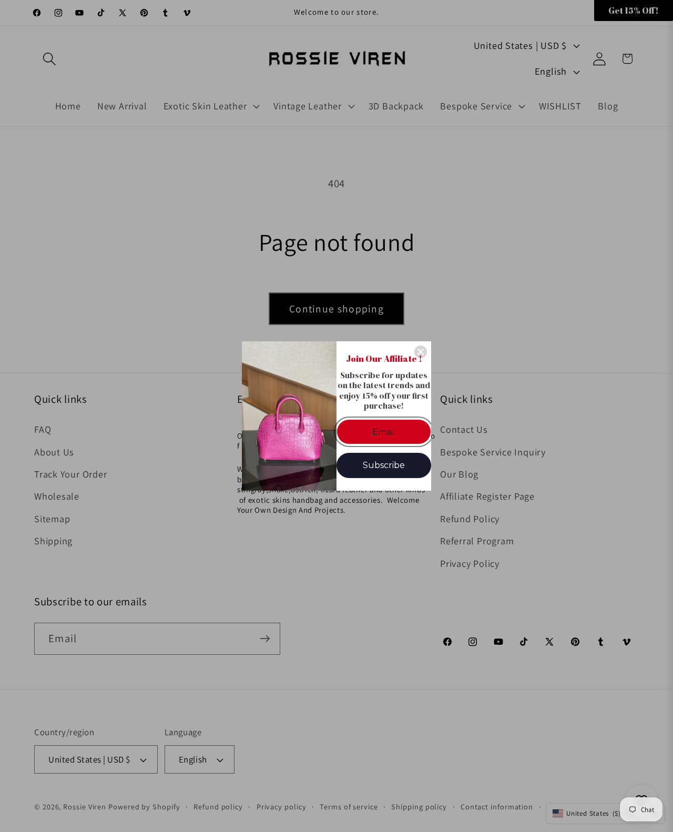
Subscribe (384, 465)
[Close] (420, 352)
